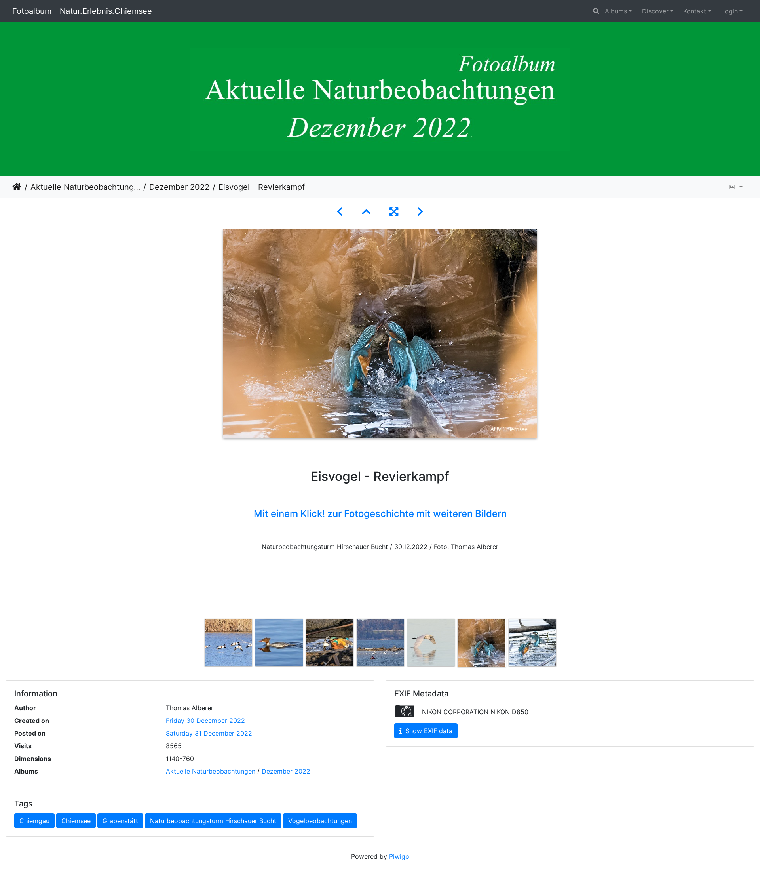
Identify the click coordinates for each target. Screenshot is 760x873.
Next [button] (563, 644)
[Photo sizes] (735, 187)
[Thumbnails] (366, 212)
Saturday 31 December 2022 (209, 733)
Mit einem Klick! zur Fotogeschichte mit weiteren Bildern (380, 513)
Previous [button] (197, 644)
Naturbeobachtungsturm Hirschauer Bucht (213, 821)
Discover (655, 11)
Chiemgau (34, 821)
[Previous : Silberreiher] (339, 212)
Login (729, 11)
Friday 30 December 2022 (205, 720)
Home (16, 187)
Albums (616, 11)
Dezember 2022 (179, 187)
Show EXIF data (427, 731)
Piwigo (399, 856)
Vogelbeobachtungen (320, 821)
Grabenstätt (120, 821)
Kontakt (694, 11)
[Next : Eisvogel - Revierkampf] (420, 212)
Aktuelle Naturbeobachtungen (85, 187)
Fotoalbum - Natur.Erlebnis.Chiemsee (82, 11)
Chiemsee (76, 821)
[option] (228, 642)
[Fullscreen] (394, 212)
